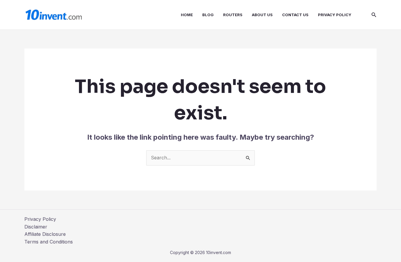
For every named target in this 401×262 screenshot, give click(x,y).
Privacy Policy (334, 14)
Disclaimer (35, 227)
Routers (232, 14)
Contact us (295, 14)
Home (187, 14)
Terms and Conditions (48, 242)
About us (262, 14)
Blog (208, 14)
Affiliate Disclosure (45, 234)
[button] (374, 15)
